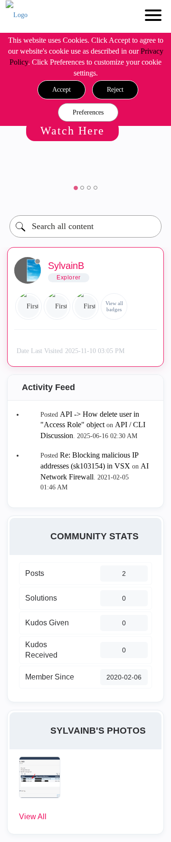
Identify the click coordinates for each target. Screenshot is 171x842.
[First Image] (28, 306)
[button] (62, 89)
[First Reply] (57, 306)
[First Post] (85, 306)
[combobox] (86, 226)
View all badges (114, 306)
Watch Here (72, 130)
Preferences (88, 112)
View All (33, 817)
